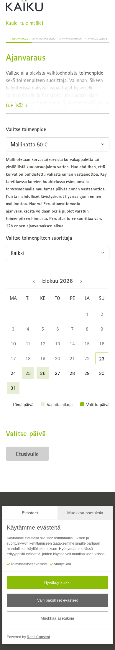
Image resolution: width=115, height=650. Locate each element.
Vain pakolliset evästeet (57, 600)
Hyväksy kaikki (57, 582)
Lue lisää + (17, 105)
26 (42, 373)
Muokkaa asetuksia (57, 618)
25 (28, 373)
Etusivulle (27, 454)
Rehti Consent (38, 637)
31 (13, 388)
